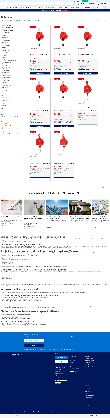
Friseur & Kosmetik (5, 97)
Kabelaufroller (5, 39)
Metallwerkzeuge (6, 89)
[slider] (1, 119)
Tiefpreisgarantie (35, 66)
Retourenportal (61, 361)
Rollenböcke (5, 37)
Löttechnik (4, 79)
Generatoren (5, 34)
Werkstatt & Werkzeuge (7, 27)
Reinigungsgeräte (5, 100)
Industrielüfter (5, 65)
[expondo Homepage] (2, 20)
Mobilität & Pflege (5, 103)
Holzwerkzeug (5, 87)
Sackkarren (4, 49)
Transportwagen (6, 40)
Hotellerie (3, 105)
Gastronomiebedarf (6, 25)
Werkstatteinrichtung (7, 30)
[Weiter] (33, 187)
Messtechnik (4, 93)
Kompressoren (5, 42)
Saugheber (4, 55)
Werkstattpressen (6, 62)
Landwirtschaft (4, 98)
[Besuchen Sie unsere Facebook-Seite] (73, 372)
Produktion (4, 82)
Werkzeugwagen (6, 45)
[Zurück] (29, 187)
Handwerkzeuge (5, 80)
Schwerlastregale (6, 67)
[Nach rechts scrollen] (100, 10)
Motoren (4, 92)
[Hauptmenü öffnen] (4, 7)
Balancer (4, 47)
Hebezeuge (4, 74)
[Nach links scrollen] (9, 10)
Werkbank (4, 52)
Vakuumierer (5, 84)
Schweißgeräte (5, 70)
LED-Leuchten (5, 69)
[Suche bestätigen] (74, 4)
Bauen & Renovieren (6, 75)
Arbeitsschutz (5, 90)
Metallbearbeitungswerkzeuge (9, 60)
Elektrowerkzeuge (6, 72)
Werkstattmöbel (6, 32)
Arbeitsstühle (5, 54)
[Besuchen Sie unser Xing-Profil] (77, 372)
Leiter (3, 57)
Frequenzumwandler (6, 85)
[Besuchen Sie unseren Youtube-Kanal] (71, 372)
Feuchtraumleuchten (7, 64)
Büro (2, 102)
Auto (3, 29)
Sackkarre (3, 307)
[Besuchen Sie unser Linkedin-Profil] (75, 372)
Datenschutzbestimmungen (49, 349)
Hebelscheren (5, 50)
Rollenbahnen (5, 44)
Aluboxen (4, 35)
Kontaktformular (62, 357)
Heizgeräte (4, 59)
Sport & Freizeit (4, 107)
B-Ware (3, 108)
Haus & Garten (4, 95)
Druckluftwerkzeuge (6, 77)
